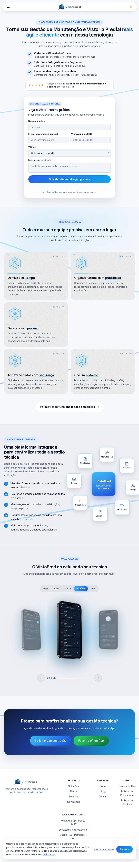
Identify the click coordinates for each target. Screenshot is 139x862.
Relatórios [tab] (81, 588)
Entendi (124, 849)
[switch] (130, 7)
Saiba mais (49, 854)
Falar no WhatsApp (91, 740)
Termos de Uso (127, 786)
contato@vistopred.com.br (73, 829)
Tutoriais (73, 796)
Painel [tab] (68, 588)
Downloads (73, 801)
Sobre (103, 786)
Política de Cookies (127, 802)
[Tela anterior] (41, 678)
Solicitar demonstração (50, 740)
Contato (103, 796)
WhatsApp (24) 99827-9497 (74, 822)
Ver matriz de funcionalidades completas (67, 406)
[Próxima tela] (98, 678)
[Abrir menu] (8, 7)
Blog (103, 791)
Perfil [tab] (93, 588)
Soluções (73, 786)
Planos (73, 791)
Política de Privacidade (127, 793)
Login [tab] (45, 588)
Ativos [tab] (56, 588)
